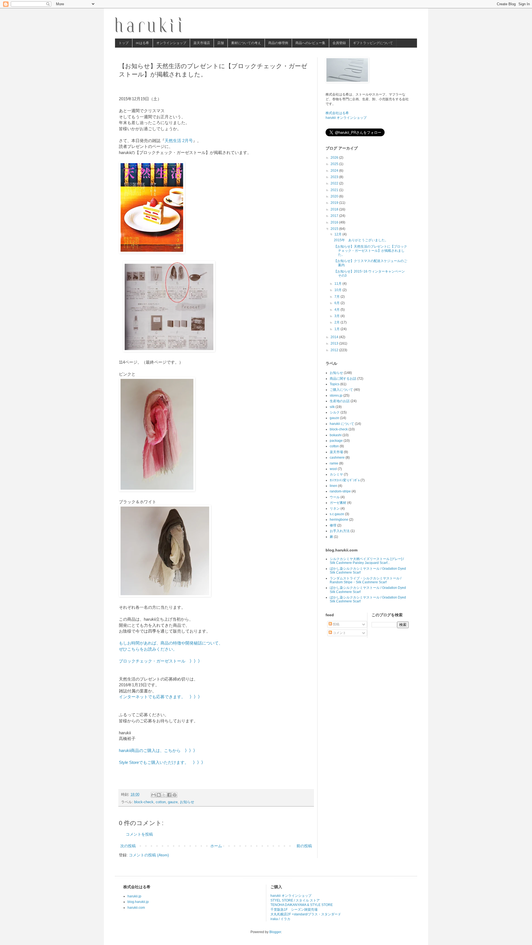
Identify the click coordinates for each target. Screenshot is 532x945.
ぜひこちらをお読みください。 (150, 649)
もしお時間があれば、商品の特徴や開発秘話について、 (171, 643)
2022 (335, 183)
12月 (338, 234)
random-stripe (340, 491)
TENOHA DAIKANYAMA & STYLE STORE (301, 905)
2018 (335, 209)
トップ (124, 43)
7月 (337, 297)
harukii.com (136, 908)
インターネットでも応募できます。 (160, 696)
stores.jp (336, 395)
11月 (338, 284)
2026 (335, 158)
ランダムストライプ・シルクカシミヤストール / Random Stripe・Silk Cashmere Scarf (365, 580)
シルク (335, 412)
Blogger (275, 932)
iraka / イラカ (280, 919)
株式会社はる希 (337, 113)
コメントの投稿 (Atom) (149, 855)
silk (332, 407)
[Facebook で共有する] (169, 795)
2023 (335, 177)
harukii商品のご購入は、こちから (158, 750)
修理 (333, 525)
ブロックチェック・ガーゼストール (160, 661)
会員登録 (339, 43)
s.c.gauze (337, 514)
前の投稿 (304, 846)
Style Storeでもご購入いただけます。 (162, 762)
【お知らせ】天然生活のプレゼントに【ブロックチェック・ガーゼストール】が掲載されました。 (370, 250)
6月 (337, 303)
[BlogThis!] (159, 795)
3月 (337, 316)
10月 (338, 290)
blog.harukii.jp (138, 902)
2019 (335, 203)
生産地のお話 (340, 401)
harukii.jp (134, 896)
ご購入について (341, 390)
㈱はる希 (142, 43)
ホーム (216, 846)
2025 (335, 164)
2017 (335, 216)
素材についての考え (246, 43)
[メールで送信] (153, 795)
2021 (335, 190)
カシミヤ (336, 474)
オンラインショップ (171, 43)
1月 (337, 329)
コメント (339, 633)
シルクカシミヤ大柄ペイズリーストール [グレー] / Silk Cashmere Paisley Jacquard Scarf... (367, 561)
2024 (335, 171)
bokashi (336, 435)
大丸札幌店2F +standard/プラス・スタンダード (305, 914)
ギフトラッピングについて (373, 43)
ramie (334, 463)
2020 (335, 196)
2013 (335, 343)
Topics (334, 384)
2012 (335, 350)
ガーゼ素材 (338, 503)
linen (333, 486)
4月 (337, 310)
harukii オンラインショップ (346, 118)
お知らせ (187, 802)
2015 (335, 229)
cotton (161, 802)
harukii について (342, 424)
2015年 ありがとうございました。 (361, 240)
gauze (173, 802)
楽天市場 (336, 452)
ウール (335, 497)
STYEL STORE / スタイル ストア (295, 900)
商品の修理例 (278, 43)
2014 (335, 337)
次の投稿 (128, 846)
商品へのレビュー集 (310, 43)
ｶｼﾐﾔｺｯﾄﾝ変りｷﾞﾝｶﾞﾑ (345, 480)
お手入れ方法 (340, 531)
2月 (337, 322)
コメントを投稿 (139, 834)
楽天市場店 (201, 43)
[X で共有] (164, 795)
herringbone (339, 520)
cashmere (337, 457)
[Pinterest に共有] (174, 795)
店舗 (220, 43)
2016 (335, 222)
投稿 (335, 624)
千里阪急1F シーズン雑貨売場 (294, 909)
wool (333, 469)
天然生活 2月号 (179, 140)
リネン (335, 508)
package (336, 441)
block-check (144, 802)
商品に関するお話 (343, 379)
